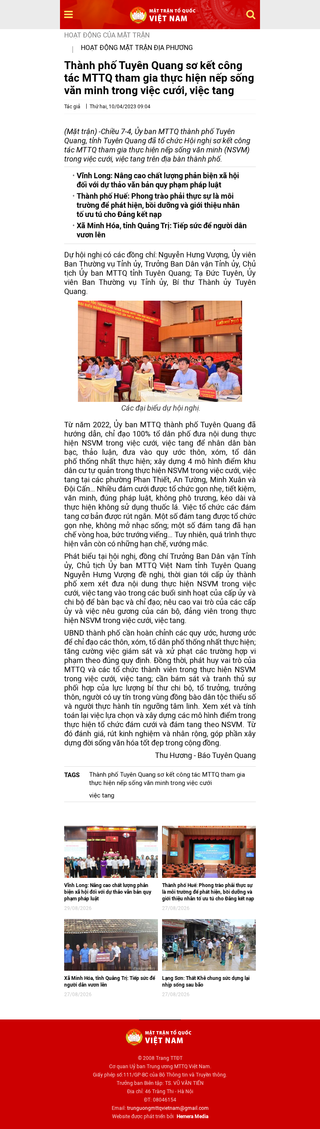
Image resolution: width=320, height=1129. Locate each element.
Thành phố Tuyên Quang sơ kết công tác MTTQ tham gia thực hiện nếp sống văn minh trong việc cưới (167, 779)
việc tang (101, 795)
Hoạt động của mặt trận (107, 35)
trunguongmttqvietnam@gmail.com (168, 1108)
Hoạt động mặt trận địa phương (137, 48)
